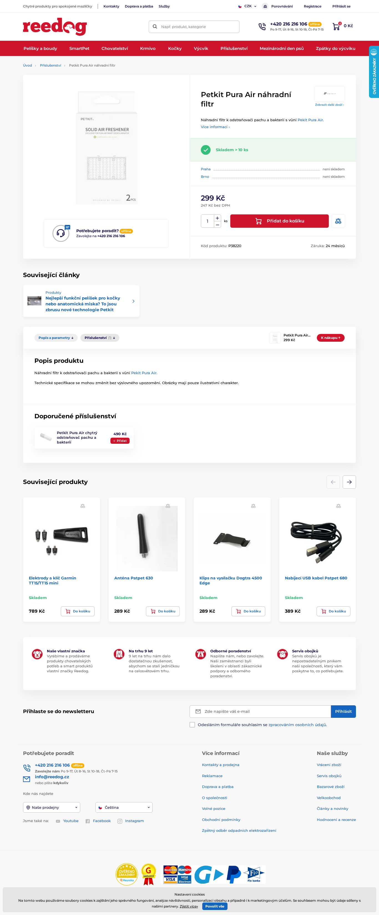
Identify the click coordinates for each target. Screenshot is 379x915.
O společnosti (214, 797)
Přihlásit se (341, 6)
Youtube (71, 820)
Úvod (27, 65)
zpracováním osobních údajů (297, 724)
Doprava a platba (139, 6)
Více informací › (215, 127)
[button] (349, 482)
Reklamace (212, 776)
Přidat (122, 441)
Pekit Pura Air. (311, 120)
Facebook (102, 820)
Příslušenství (50, 65)
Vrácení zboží (329, 764)
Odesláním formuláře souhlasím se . (262, 724)
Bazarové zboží (331, 786)
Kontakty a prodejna (220, 764)
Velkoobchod (329, 797)
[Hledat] (155, 27)
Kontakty (111, 6)
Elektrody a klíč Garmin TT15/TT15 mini (52, 581)
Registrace (312, 6)
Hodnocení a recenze (336, 819)
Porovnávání (282, 6)
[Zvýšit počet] (217, 218)
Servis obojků (329, 776)
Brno (205, 176)
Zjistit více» (189, 906)
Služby (164, 6)
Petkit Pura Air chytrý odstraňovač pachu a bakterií (77, 437)
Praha (206, 169)
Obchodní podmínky (221, 819)
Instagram (134, 820)
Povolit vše (214, 906)
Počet (207, 221)
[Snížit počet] (217, 224)
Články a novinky (332, 808)
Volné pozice (213, 808)
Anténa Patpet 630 (133, 578)
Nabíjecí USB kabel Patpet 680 (316, 578)
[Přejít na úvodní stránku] (55, 27)
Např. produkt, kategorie (183, 26)
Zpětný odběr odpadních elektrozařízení (239, 830)
